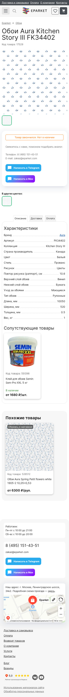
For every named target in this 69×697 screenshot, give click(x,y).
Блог (6, 663)
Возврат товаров (14, 640)
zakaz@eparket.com (25, 158)
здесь (51, 590)
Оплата (34, 2)
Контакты (61, 2)
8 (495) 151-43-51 (27, 154)
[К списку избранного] (55, 11)
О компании (47, 2)
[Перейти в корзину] (63, 11)
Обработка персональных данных (24, 691)
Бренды (9, 668)
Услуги (8, 651)
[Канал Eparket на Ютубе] (41, 677)
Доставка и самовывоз (15, 2)
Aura (62, 235)
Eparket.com (34, 11)
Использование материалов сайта (24, 687)
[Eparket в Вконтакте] (35, 677)
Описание (20, 218)
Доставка (36, 218)
